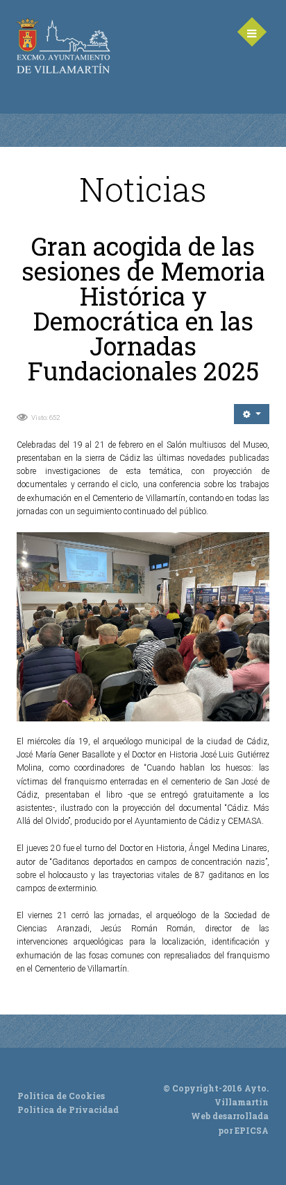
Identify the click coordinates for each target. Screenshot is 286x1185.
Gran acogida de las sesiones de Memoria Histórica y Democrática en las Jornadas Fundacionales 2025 (143, 308)
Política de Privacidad (68, 1109)
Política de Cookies (61, 1095)
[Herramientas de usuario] (251, 414)
